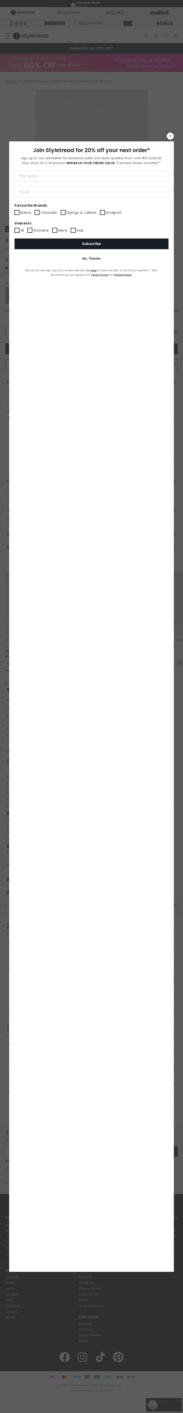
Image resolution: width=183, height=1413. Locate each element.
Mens (62, 230)
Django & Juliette (81, 212)
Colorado (48, 212)
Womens (41, 230)
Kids (80, 230)
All (22, 230)
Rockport (113, 212)
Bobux (25, 212)
